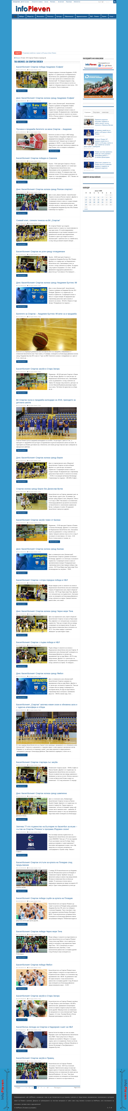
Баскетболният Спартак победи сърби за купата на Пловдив (44, 898)
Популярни (96, 112)
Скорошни (87, 112)
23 (110, 202)
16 (110, 200)
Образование (69, 16)
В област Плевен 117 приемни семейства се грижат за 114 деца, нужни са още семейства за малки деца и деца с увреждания (57, 53)
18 (90, 202)
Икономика (40, 16)
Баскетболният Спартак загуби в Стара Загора (38, 369)
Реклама (52, 2)
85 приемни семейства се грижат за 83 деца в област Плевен (103, 132)
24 (86, 204)
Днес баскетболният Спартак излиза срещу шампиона (41, 793)
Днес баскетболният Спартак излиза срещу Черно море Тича (44, 611)
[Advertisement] (64, 34)
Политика (50, 16)
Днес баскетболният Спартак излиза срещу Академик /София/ (45, 98)
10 (47, 1087)
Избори (21, 16)
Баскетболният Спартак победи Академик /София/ (39, 67)
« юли (86, 209)
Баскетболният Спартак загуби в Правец (35, 1058)
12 (94, 200)
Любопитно (77, 2)
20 (98, 202)
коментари (105, 112)
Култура (59, 16)
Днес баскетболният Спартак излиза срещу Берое (39, 458)
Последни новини (32, 69)
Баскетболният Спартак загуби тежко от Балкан (38, 520)
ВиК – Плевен (94, 16)
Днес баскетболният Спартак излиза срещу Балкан (40, 549)
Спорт (111, 16)
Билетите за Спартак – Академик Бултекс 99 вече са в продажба (46, 314)
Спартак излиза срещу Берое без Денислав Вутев (39, 489)
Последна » (57, 1087)
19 (94, 202)
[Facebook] (101, 2)
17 (86, 202)
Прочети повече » (21, 90)
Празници (69, 2)
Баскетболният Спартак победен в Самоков (36, 158)
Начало (15, 16)
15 (106, 200)
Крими (104, 16)
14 (102, 200)
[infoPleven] (32, 8)
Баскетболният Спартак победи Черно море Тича (39, 931)
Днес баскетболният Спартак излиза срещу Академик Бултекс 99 (46, 283)
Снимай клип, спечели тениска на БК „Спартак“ (38, 220)
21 (102, 202)
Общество (30, 16)
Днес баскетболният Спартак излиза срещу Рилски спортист (44, 189)
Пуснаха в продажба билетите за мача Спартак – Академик (44, 129)
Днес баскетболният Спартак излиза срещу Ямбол (39, 673)
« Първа (17, 1087)
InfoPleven (19, 1107)
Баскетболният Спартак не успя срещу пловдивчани (40, 251)
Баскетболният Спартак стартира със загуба (37, 762)
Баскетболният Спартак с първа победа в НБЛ (38, 642)
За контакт (61, 2)
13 (98, 200)
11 (90, 200)
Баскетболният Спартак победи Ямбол (34, 965)
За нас (46, 2)
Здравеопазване (81, 16)
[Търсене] (114, 1)
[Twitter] (103, 2)
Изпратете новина (37, 2)
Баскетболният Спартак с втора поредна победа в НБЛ (42, 580)
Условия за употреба (29, 1107)
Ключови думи (88, 116)
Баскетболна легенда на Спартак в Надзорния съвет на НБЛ (44, 1027)
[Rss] (99, 2)
